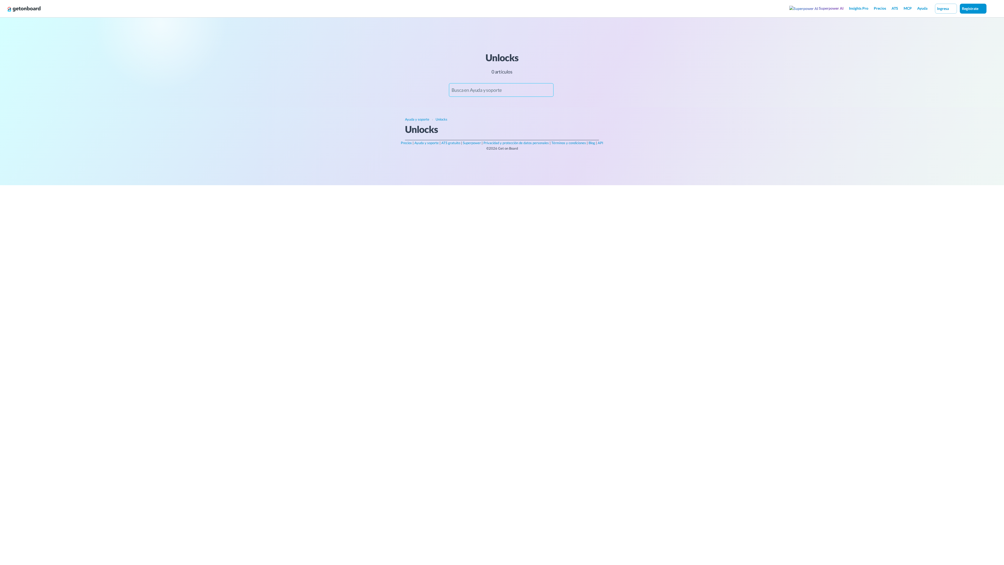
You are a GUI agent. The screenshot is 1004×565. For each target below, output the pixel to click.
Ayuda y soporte (426, 143)
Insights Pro (858, 8)
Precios (880, 8)
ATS (895, 8)
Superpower (472, 143)
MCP (908, 8)
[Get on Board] (24, 9)
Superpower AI (830, 8)
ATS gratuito (450, 143)
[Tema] (992, 8)
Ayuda (922, 8)
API (600, 143)
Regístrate (970, 8)
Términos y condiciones (568, 143)
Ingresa (943, 8)
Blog (592, 143)
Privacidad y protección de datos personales (516, 143)
